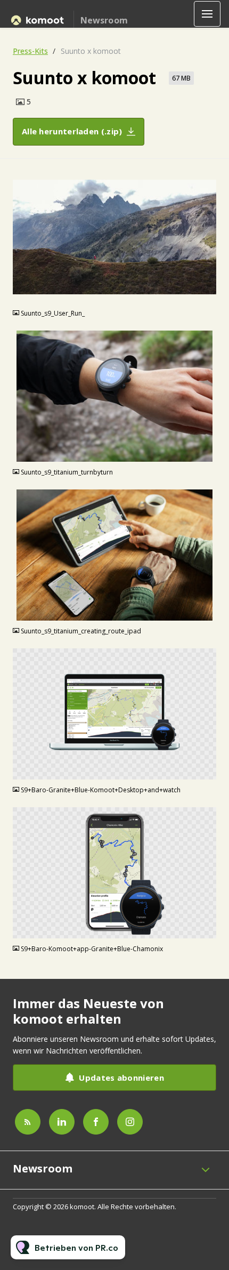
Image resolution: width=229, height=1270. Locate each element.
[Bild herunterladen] (208, 294)
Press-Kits (30, 51)
